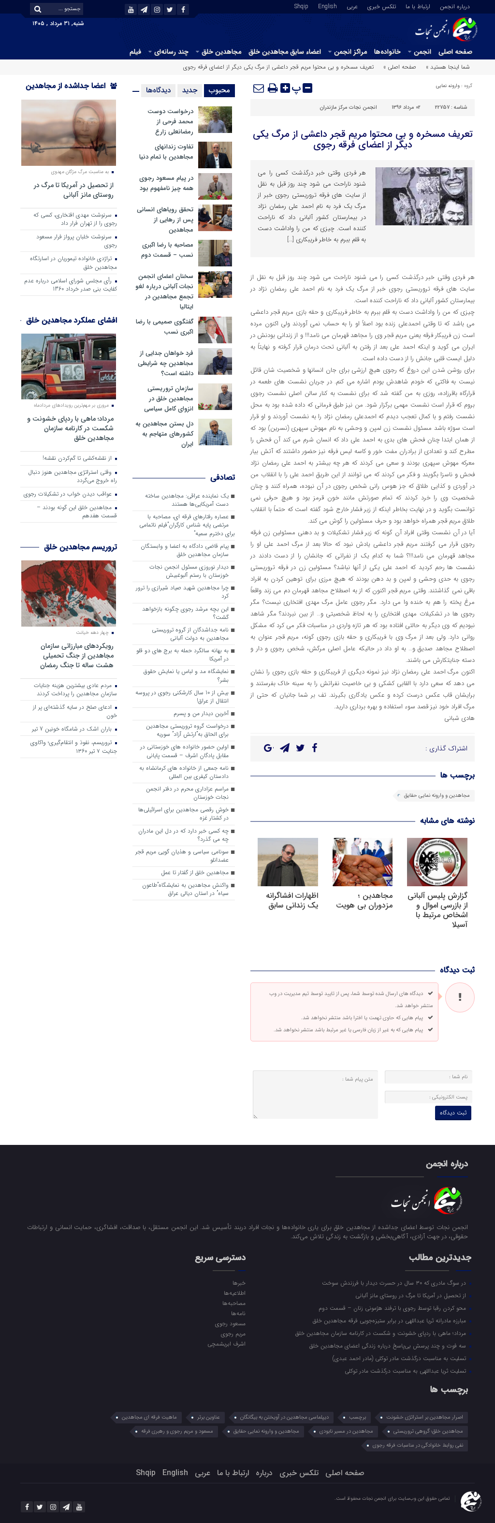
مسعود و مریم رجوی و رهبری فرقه (177, 1431)
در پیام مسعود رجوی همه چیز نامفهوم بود (166, 183)
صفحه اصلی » (399, 67)
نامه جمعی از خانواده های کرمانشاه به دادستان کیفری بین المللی (184, 772)
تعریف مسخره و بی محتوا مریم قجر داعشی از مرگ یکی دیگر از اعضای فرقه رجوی (363, 139)
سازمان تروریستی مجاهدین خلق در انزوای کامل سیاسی (168, 398)
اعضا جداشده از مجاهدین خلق (71, 92)
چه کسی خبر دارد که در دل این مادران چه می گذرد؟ (183, 835)
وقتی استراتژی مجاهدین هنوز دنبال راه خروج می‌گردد (72, 476)
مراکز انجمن (350, 51)
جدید (189, 90)
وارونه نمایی (448, 85)
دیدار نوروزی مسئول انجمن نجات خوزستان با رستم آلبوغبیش (189, 571)
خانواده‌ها (387, 51)
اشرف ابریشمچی (226, 1343)
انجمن (422, 51)
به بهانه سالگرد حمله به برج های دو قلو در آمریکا (182, 654)
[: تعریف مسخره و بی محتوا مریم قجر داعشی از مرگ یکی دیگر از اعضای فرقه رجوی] (259, 88)
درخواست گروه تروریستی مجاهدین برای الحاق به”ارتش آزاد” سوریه (187, 730)
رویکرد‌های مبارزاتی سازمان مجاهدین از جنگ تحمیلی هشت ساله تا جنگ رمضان (77, 655)
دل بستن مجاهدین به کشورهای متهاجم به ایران (164, 434)
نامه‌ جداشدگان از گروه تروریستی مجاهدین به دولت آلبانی (190, 634)
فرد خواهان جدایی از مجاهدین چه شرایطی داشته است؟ (165, 363)
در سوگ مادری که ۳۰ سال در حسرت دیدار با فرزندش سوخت (395, 1282)
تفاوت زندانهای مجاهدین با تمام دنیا (166, 152)
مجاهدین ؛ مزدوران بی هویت (364, 900)
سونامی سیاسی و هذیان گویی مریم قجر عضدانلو (182, 856)
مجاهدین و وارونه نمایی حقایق (437, 795)
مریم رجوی (233, 1333)
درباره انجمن (455, 6)
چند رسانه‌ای (171, 51)
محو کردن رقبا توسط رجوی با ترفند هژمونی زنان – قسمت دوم (393, 1307)
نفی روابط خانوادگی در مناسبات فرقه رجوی (418, 1445)
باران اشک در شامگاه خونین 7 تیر (73, 729)
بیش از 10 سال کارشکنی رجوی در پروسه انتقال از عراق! (182, 696)
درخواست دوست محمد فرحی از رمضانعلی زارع (170, 121)
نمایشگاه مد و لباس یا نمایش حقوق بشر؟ (186, 675)
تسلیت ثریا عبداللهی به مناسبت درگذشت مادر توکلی (406, 1370)
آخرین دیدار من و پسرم (201, 713)
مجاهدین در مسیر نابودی (346, 1431)
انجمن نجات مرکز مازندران (348, 107)
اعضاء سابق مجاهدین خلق (284, 51)
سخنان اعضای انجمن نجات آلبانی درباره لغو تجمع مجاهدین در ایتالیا (164, 291)
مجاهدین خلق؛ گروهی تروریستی (428, 1431)
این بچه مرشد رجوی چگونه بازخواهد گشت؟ (185, 613)
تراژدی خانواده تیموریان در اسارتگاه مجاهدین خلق (73, 262)
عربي (352, 6)
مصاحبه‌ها (234, 1303)
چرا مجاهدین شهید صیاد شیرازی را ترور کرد (182, 592)
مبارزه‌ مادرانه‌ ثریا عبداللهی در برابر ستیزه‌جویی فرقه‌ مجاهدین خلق (390, 1320)
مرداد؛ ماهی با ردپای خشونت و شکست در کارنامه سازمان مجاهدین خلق (70, 428)
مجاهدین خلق (221, 51)
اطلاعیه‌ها (235, 1293)
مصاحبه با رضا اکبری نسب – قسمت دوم (167, 250)
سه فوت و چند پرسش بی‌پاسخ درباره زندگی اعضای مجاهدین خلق (388, 1345)
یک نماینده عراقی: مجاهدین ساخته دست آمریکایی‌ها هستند (187, 500)
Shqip (301, 6)
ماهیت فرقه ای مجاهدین (149, 1417)
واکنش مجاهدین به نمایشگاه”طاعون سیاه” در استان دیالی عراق (185, 889)
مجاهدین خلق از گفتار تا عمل (195, 872)
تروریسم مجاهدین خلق (80, 547)
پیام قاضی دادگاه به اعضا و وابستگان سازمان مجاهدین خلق (185, 550)
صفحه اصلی (455, 51)
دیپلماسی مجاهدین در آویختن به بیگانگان (284, 1417)
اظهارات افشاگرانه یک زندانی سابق (292, 900)
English (327, 6)
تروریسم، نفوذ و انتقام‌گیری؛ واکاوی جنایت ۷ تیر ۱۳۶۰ (73, 746)
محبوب (219, 90)
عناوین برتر (208, 1417)
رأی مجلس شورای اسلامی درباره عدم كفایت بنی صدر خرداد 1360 (70, 285)
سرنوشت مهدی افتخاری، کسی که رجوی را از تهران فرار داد (75, 219)
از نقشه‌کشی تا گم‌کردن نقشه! (78, 458)
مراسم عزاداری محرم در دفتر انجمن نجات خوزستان (187, 793)
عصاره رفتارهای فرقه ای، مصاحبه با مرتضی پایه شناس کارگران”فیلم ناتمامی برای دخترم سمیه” (187, 525)
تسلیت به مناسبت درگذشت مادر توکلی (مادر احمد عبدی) (400, 1358)
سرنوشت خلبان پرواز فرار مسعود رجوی (76, 241)
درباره (264, 1473)
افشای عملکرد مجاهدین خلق (71, 320)
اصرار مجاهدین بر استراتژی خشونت (424, 1417)
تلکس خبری (381, 6)
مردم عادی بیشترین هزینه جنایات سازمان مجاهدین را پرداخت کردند (75, 689)
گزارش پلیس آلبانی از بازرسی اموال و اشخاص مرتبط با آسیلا (437, 910)
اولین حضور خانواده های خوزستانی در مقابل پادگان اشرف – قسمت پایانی (184, 751)
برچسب (357, 1417)
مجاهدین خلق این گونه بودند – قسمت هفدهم (77, 511)
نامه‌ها (238, 1313)
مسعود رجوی (230, 1323)
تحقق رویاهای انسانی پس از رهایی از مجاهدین (165, 220)
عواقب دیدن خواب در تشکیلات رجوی (69, 494)
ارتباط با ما (418, 6)
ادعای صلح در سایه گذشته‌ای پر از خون (75, 711)
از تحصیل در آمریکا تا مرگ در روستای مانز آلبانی (74, 190)
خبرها (239, 1282)
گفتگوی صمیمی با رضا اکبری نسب (164, 327)
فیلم (135, 51)
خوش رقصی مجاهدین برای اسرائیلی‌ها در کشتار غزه (183, 813)
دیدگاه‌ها (158, 90)
